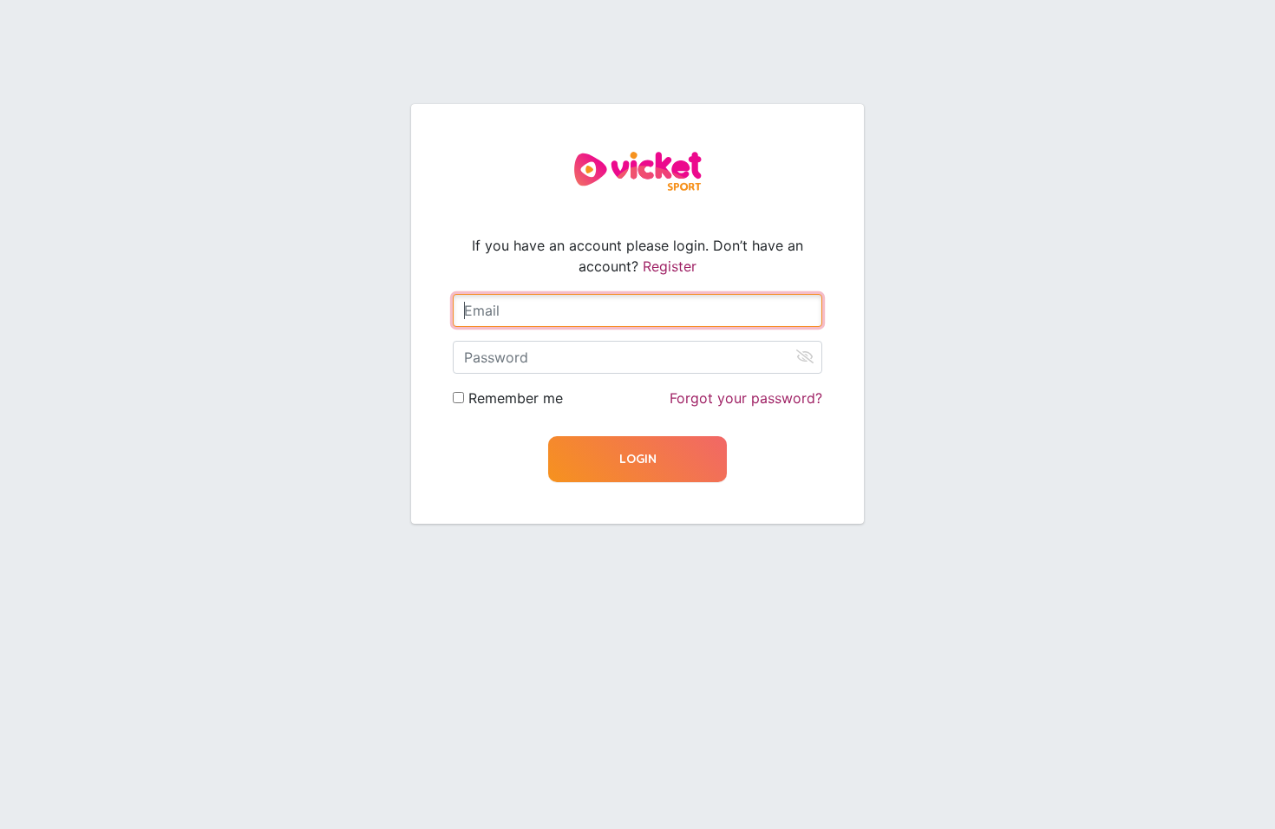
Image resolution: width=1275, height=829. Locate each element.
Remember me (515, 398)
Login (638, 459)
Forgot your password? (746, 398)
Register (669, 266)
